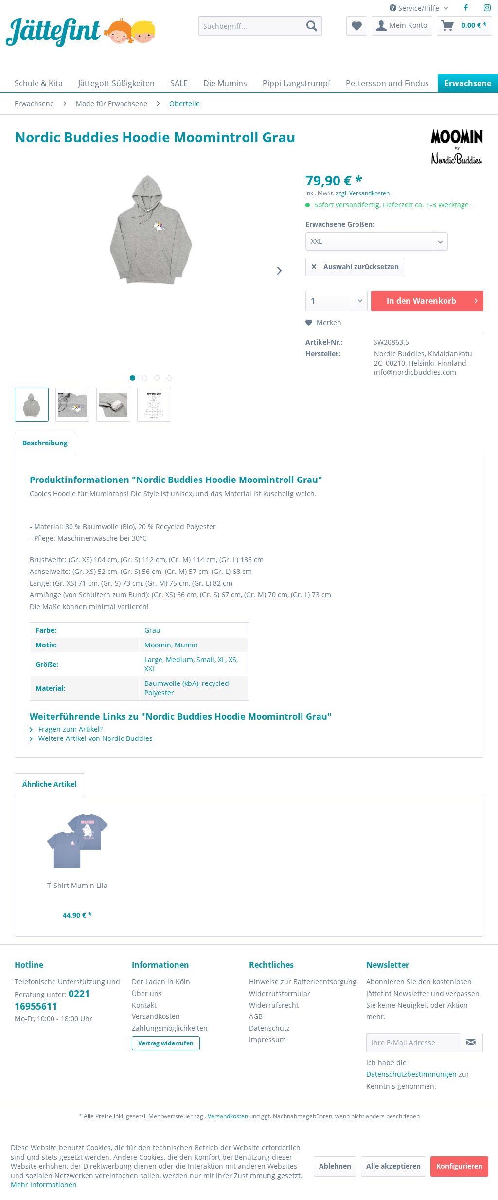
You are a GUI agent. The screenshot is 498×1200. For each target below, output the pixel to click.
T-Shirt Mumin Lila (77, 885)
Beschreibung (45, 442)
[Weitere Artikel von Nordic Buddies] (457, 146)
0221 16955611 (52, 1000)
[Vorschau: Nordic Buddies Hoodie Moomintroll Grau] (32, 405)
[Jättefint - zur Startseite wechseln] (80, 42)
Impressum (267, 1039)
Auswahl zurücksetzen (361, 266)
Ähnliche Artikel (49, 784)
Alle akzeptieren (393, 1166)
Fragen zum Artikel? (69, 729)
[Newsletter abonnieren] (471, 1042)
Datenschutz (269, 1028)
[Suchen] (312, 26)
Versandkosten (156, 1016)
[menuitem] (260, 30)
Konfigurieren (459, 1166)
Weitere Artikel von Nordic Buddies (94, 738)
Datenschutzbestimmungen (411, 1074)
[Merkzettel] (356, 26)
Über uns (147, 993)
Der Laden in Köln (161, 981)
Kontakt (144, 1005)
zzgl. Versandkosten (363, 193)
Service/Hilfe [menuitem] (418, 8)
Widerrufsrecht (274, 1005)
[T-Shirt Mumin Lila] (77, 842)
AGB (256, 1016)
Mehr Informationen (44, 1184)
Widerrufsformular (279, 993)
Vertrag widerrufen (166, 1043)
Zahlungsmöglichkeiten (170, 1028)
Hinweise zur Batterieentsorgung (302, 981)
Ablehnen (335, 1166)
